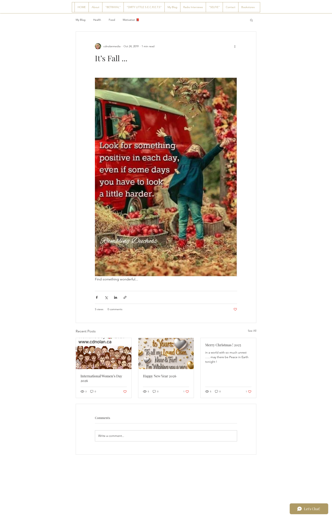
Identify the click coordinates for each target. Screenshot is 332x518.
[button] (251, 19)
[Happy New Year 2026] (166, 353)
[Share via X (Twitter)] (106, 297)
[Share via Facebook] (97, 297)
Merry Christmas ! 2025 (223, 345)
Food (112, 19)
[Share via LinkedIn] (115, 297)
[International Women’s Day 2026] (103, 353)
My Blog (80, 19)
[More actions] (234, 46)
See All (252, 330)
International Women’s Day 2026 (101, 378)
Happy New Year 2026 (159, 376)
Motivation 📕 (131, 19)
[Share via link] (125, 297)
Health (97, 19)
